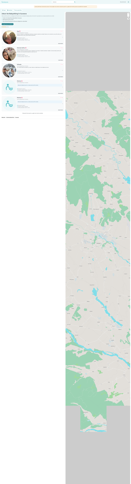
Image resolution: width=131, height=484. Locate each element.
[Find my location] (128, 19)
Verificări (10, 10)
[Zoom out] (128, 16)
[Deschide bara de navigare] (128, 2)
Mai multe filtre (18, 10)
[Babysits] (5, 2)
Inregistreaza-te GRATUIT (7, 24)
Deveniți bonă (123, 1)
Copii (4, 10)
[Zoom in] (128, 14)
